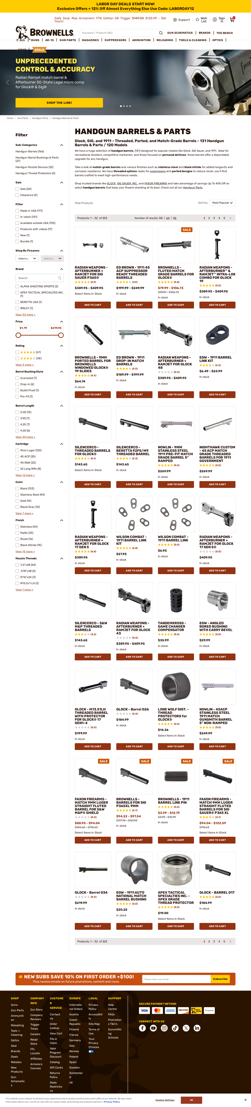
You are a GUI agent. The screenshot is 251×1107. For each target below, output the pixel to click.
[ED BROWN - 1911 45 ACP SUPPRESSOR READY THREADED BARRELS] (134, 245)
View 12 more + (25, 475)
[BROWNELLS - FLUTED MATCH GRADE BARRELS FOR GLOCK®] (176, 245)
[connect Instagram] (164, 1028)
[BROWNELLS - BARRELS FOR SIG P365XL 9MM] (134, 776)
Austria (74, 1014)
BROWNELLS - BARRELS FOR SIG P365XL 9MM (131, 802)
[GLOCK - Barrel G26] (134, 687)
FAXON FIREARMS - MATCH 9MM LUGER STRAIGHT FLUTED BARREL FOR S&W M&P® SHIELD (91, 805)
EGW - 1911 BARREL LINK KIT (215, 359)
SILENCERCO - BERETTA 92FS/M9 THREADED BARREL (133, 450)
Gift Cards (56, 1067)
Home (10, 118)
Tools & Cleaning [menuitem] (193, 40)
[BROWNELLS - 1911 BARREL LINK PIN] (176, 776)
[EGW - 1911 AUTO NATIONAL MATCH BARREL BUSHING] (134, 870)
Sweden (74, 1067)
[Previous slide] (7, 82)
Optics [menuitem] (217, 40)
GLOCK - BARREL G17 (216, 892)
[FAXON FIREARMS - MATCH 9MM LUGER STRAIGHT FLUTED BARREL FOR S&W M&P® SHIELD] (93, 776)
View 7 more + (24, 513)
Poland (73, 1056)
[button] (219, 20)
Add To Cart (92, 305)
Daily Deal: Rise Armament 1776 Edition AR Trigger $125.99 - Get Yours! (110, 19)
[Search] (160, 32)
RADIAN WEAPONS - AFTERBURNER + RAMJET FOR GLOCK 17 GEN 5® (216, 542)
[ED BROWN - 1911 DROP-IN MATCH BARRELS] (134, 335)
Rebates (16, 1062)
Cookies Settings (165, 1100)
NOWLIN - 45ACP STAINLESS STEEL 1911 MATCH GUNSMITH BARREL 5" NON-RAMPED (215, 716)
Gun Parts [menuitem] (68, 40)
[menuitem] (22, 40)
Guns (14, 1004)
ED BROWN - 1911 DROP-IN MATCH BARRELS (130, 361)
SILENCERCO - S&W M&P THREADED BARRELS (91, 626)
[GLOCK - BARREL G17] (217, 870)
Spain (73, 1062)
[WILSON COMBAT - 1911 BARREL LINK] (176, 514)
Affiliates (36, 1058)
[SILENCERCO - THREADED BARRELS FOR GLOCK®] (93, 424)
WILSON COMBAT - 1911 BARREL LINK (173, 538)
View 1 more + (24, 589)
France (73, 1034)
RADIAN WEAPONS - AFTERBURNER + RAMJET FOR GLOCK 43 (133, 628)
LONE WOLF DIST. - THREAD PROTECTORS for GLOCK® (173, 714)
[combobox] (27, 258)
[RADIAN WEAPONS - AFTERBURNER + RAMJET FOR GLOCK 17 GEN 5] (93, 514)
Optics (15, 1040)
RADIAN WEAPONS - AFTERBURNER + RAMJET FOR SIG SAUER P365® (91, 272)
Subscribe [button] (220, 979)
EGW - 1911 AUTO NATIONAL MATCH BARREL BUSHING (131, 896)
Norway (74, 1051)
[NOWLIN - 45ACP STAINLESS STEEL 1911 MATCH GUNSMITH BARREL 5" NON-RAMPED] (217, 687)
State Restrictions (56, 1086)
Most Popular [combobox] (220, 202)
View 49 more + (25, 437)
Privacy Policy (112, 1102)
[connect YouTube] (153, 1028)
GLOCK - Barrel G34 (91, 892)
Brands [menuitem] (205, 32)
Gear (14, 1045)
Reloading (17, 1025)
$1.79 (23, 328)
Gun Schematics (18, 1081)
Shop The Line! (59, 103)
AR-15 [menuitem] (49, 40)
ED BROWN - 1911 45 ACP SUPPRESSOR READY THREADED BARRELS (133, 272)
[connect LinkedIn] (197, 1028)
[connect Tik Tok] (175, 1028)
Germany (75, 1040)
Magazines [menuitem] (90, 40)
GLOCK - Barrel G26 (132, 709)
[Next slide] (243, 82)
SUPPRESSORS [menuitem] (115, 40)
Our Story (36, 1009)
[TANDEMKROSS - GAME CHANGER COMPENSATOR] (176, 600)
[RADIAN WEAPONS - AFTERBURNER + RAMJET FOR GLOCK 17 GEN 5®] (217, 514)
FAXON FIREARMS (155, 183)
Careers (35, 1034)
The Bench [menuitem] (225, 33)
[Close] (245, 1100)
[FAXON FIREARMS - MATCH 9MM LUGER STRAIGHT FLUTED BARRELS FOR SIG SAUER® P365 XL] (217, 776)
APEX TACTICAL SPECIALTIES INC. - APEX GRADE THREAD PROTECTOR (176, 897)
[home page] (45, 33)
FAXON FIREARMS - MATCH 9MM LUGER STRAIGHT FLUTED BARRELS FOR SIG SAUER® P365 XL (216, 805)
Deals (14, 1056)
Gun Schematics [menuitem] (180, 32)
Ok (191, 1100)
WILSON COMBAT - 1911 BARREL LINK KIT (131, 540)
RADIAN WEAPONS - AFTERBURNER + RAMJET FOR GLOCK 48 (175, 362)
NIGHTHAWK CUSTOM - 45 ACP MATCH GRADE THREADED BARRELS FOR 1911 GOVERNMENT (217, 453)
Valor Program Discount (55, 1052)
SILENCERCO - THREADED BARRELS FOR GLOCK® (92, 450)
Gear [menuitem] (22, 49)
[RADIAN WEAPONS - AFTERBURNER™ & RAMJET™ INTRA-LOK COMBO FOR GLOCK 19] (217, 245)
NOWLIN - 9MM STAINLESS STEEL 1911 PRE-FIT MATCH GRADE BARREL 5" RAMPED (175, 453)
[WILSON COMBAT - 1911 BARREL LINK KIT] (134, 514)
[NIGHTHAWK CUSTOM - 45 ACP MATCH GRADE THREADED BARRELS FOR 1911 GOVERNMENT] (217, 424)
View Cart (56, 1033)
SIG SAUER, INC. (127, 183)
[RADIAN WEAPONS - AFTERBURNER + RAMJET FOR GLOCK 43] (134, 600)
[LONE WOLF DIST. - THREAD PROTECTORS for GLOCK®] (176, 687)
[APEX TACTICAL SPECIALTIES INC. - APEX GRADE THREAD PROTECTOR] (176, 870)
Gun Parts (22, 118)
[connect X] (186, 1028)
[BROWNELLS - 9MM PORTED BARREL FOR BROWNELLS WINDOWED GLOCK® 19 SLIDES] (93, 335)
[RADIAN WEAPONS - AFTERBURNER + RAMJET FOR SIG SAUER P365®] (93, 245)
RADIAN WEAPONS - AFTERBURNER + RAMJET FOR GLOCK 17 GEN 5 (92, 542)
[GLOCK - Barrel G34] (93, 870)
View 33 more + (26, 314)
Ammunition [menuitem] (141, 40)
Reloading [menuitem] (165, 40)
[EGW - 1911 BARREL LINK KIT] (217, 335)
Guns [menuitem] (35, 40)
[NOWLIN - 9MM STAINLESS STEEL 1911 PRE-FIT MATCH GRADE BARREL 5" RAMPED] (176, 424)
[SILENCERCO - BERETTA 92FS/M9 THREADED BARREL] (134, 424)
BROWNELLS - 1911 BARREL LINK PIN (173, 800)
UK (71, 1082)
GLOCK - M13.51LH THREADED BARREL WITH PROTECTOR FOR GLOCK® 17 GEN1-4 (91, 716)
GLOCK (111, 183)
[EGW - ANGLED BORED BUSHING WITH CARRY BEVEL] (217, 600)
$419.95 (56, 328)
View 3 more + (25, 364)
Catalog (55, 1062)
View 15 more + (25, 551)
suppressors (158, 171)
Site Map (94, 1024)
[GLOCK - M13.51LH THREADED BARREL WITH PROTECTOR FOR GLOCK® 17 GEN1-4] (93, 687)
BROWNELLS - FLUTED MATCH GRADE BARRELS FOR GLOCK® (176, 272)
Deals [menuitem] (39, 49)
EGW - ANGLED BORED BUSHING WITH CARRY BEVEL (215, 626)
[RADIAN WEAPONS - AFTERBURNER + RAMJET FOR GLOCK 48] (176, 335)
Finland (74, 1029)
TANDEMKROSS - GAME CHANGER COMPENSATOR (172, 626)
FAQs (111, 1014)
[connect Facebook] (142, 1028)
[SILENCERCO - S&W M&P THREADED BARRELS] (93, 600)
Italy (72, 1045)
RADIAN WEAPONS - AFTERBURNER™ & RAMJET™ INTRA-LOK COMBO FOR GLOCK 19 (217, 274)
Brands (15, 1051)
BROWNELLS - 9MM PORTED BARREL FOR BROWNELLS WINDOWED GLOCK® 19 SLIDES (93, 364)
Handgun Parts (40, 118)
